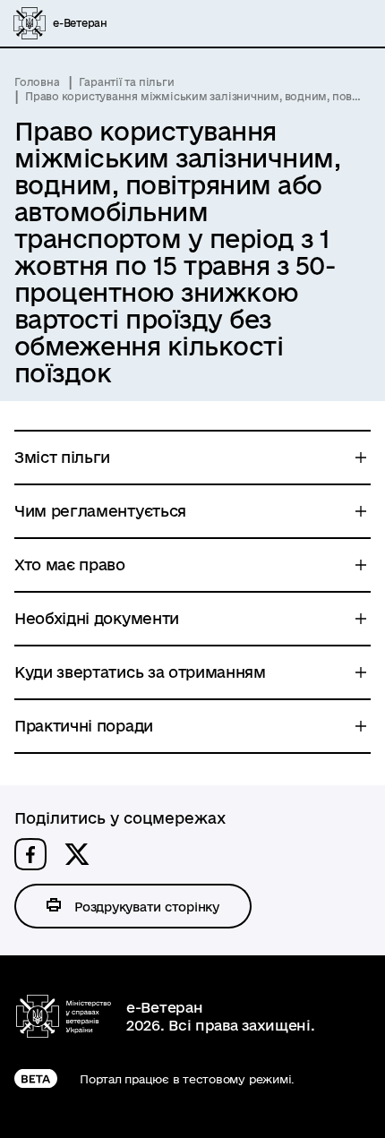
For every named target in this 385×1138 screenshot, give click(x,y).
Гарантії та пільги (126, 82)
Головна (36, 82)
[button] (30, 854)
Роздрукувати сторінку (146, 907)
